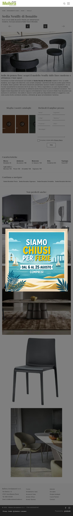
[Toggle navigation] (68, 3)
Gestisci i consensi (20, 511)
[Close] (66, 227)
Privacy (5, 511)
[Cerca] (64, 3)
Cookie (10, 511)
